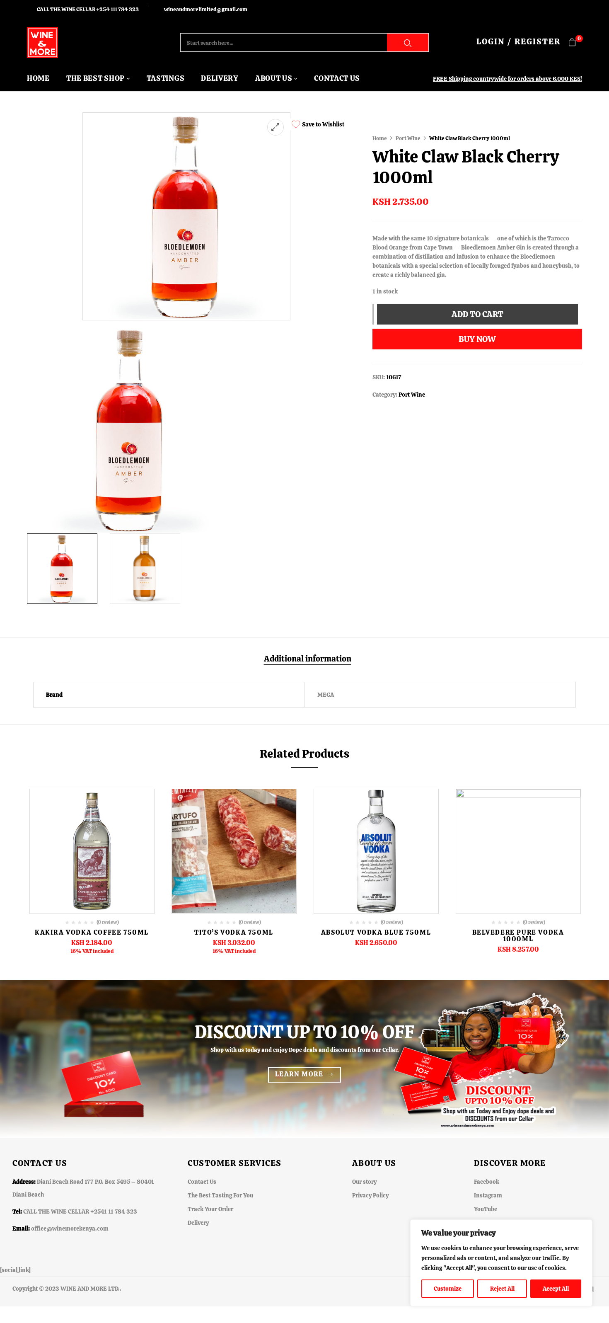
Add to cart (477, 314)
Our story (364, 1181)
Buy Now (477, 339)
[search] (407, 42)
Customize (448, 1288)
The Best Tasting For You (220, 1195)
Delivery (198, 1222)
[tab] (307, 659)
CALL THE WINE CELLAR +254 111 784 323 (88, 9)
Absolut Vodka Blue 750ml (376, 932)
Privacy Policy (370, 1195)
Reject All (502, 1288)
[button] (575, 42)
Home (379, 138)
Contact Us (202, 1181)
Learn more (299, 1074)
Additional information (307, 659)
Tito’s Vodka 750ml (233, 932)
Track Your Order (210, 1209)
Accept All (556, 1288)
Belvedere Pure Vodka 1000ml (518, 935)
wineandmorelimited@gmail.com (205, 9)
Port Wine (408, 138)
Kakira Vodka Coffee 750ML (92, 932)
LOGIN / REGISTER (518, 41)
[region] (501, 1262)
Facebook (486, 1181)
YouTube (485, 1209)
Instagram (488, 1195)
